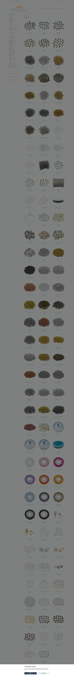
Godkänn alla (30, 673)
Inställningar (43, 673)
